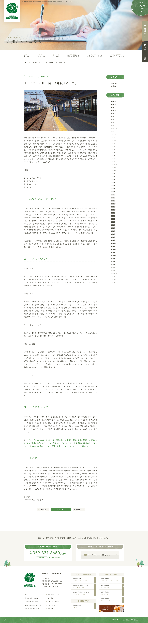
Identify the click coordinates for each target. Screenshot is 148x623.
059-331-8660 (57, 584)
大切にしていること (54, 595)
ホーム (25, 62)
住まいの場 (32, 598)
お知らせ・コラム (37, 62)
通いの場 (31, 602)
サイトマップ (23, 620)
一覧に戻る (61, 510)
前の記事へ (78, 510)
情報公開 (50, 609)
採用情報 (50, 598)
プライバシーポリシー (10, 620)
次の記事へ (44, 510)
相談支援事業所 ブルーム (33, 605)
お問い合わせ (52, 605)
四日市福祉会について (32, 609)
